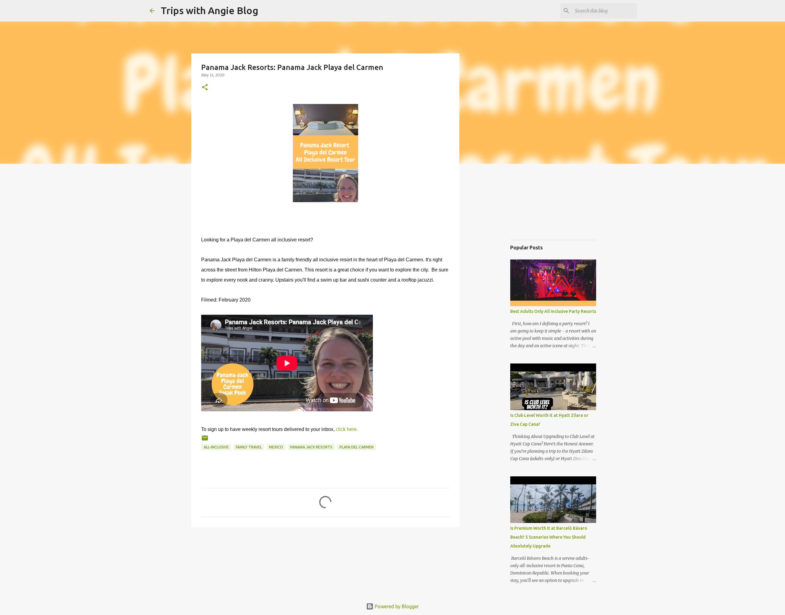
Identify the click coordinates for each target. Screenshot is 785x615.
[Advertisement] (541, 203)
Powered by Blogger (396, 606)
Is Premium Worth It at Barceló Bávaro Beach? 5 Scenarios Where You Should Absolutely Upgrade (548, 537)
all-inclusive (216, 447)
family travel (249, 447)
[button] (205, 87)
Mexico (276, 447)
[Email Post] (205, 440)
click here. (347, 429)
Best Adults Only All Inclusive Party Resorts (553, 311)
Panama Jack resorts (311, 447)
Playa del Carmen (356, 447)
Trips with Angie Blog (209, 10)
